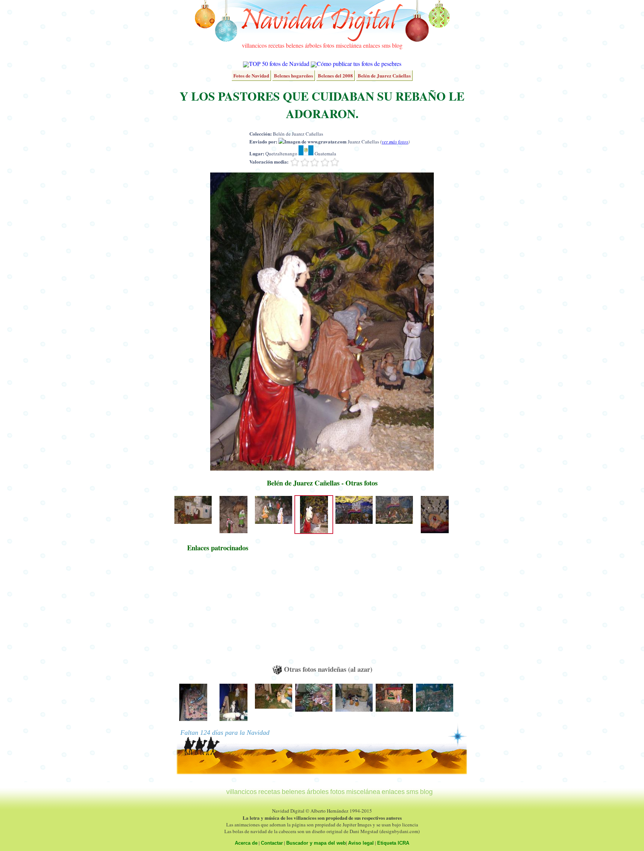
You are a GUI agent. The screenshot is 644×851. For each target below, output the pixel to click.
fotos (328, 45)
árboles (313, 45)
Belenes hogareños (293, 75)
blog (397, 45)
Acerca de (246, 843)
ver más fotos (395, 141)
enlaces (371, 45)
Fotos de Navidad (251, 75)
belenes (294, 45)
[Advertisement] (217, 612)
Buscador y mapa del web (316, 843)
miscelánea (349, 45)
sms (386, 45)
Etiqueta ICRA (393, 843)
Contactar (272, 843)
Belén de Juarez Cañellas (384, 75)
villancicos (254, 45)
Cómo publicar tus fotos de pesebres (359, 63)
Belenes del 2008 (335, 75)
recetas (276, 45)
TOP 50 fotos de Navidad (279, 63)
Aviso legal (361, 843)
